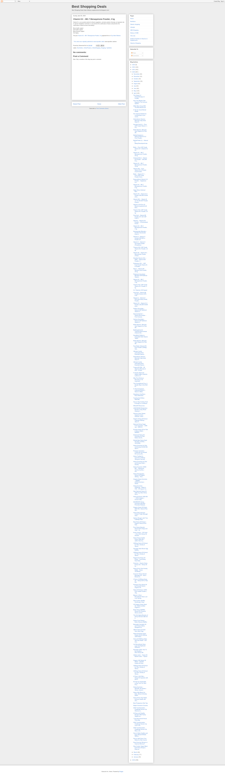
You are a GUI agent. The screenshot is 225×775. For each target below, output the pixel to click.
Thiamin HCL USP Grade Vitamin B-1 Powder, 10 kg (140, 249)
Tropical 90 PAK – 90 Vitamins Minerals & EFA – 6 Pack (139, 369)
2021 (133, 69)
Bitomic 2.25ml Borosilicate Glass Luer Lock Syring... (140, 596)
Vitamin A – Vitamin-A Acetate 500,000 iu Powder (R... (139, 238)
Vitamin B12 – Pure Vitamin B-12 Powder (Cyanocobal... (139, 170)
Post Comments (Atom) (102, 108)
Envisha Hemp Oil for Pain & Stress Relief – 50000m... (140, 431)
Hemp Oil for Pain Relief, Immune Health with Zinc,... (140, 699)
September (137, 81)
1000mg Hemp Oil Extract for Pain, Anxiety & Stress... (140, 545)
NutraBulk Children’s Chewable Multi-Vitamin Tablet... (140, 337)
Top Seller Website (115, 35)
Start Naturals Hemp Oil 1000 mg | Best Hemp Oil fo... (140, 493)
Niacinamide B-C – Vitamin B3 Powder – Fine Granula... (139, 315)
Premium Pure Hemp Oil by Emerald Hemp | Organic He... (140, 586)
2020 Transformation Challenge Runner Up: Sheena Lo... (140, 709)
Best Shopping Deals (89, 6)
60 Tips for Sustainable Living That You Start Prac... (139, 683)
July (135, 86)
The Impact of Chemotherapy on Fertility (139, 97)
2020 (133, 72)
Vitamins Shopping (135, 43)
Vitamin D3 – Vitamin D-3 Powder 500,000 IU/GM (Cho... (140, 195)
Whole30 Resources (139, 405)
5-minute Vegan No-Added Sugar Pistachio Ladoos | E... (140, 374)
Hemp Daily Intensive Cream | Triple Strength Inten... (140, 514)
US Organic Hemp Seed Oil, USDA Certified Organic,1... (140, 606)
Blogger (121, 771)
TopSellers (109, 48)
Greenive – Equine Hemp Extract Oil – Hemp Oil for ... (140, 564)
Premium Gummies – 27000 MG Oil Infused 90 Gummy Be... (140, 452)
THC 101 (132, 36)
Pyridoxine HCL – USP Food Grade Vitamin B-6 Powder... (140, 265)
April (135, 93)
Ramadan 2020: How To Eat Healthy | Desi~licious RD (140, 651)
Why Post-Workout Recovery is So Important (138, 379)
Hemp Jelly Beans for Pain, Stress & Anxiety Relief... (140, 694)
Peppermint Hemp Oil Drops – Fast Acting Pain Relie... (139, 559)
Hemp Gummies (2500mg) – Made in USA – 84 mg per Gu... (140, 487)
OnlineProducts (88, 48)
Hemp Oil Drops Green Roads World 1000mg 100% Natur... (140, 635)
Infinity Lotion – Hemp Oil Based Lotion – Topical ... (140, 656)
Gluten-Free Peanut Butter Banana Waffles (140, 621)
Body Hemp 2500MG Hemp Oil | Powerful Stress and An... (139, 611)
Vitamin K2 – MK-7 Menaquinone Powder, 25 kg (140, 154)
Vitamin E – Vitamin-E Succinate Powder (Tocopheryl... (139, 243)
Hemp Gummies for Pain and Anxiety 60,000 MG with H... (140, 447)
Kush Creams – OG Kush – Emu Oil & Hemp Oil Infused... (140, 534)
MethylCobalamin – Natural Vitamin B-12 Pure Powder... (139, 136)
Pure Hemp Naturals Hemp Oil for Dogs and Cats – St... (140, 529)
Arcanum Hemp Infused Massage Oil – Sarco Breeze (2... (140, 575)
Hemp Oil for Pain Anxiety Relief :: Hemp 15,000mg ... (140, 570)
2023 (133, 64)
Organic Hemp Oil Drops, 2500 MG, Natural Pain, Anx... (140, 509)
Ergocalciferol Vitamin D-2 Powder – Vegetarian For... (140, 181)
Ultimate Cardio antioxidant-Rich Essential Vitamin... (139, 353)
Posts (134, 53)
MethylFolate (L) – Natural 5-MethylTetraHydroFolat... (140, 142)
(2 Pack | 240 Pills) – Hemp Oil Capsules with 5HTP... (140, 678)
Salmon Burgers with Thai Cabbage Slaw (140, 518)
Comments (135, 55)
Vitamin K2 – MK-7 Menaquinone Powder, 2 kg (90, 35)
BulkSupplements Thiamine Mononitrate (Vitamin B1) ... (140, 331)
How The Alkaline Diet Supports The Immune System (140, 102)
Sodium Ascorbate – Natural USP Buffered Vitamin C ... (140, 310)
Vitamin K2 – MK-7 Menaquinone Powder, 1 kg (140, 281)
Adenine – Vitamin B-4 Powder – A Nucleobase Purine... (140, 222)
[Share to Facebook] (102, 45)
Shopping (103, 48)
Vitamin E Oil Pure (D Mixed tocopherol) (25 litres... (140, 206)
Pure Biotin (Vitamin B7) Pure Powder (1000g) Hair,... (140, 347)
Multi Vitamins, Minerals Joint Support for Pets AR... (140, 131)
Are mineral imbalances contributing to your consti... (139, 115)
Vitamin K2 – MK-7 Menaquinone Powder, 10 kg (140, 165)
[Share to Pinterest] (103, 45)
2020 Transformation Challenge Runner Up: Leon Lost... (140, 724)
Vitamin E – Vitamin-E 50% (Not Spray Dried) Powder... (140, 299)
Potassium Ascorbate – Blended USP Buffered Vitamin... (140, 275)
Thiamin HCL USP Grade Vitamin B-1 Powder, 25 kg (140, 211)
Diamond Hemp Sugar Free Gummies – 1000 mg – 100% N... (140, 425)
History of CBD (134, 33)
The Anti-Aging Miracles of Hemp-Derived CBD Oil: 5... (140, 616)
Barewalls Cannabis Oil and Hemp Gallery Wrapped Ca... (139, 626)
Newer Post (76, 104)
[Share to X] (100, 45)
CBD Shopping (134, 30)
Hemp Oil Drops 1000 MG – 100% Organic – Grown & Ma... (140, 498)
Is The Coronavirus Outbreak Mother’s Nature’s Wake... (139, 390)
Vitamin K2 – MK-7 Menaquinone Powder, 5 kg (140, 186)
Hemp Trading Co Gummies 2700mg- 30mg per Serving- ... (139, 458)
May (135, 90)
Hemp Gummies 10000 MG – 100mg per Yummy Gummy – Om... (139, 469)
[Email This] (97, 45)
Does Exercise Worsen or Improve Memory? (140, 743)
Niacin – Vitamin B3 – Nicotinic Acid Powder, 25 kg (140, 270)
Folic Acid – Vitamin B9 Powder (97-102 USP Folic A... (139, 217)
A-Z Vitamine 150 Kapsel (140, 290)
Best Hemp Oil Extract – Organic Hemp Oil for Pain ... (140, 523)
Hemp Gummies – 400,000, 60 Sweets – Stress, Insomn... (140, 688)
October (136, 78)
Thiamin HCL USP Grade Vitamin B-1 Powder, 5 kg (140, 286)
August (136, 83)
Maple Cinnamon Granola (140, 705)
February (136, 754)
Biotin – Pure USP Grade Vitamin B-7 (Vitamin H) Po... (140, 149)
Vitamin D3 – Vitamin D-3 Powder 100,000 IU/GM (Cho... (140, 304)
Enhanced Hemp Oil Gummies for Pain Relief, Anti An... (139, 436)
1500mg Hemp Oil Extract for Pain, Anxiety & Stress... (140, 667)
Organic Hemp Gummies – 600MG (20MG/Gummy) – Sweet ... (140, 481)
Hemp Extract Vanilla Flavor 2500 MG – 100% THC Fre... (139, 539)
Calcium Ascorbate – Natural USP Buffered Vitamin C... (140, 321)
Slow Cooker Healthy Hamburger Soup (139, 601)
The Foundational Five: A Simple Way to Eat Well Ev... (140, 385)
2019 (133, 760)
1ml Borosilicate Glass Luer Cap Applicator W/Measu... (139, 646)
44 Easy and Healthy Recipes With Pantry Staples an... (139, 714)
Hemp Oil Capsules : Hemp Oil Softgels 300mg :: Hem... (139, 475)
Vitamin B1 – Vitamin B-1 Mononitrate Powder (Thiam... (140, 254)
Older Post (121, 104)
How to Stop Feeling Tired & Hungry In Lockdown (140, 402)
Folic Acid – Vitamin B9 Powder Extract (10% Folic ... (139, 294)
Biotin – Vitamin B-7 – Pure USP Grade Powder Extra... (139, 175)
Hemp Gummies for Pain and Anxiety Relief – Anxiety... (140, 463)
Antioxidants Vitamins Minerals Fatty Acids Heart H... (139, 120)
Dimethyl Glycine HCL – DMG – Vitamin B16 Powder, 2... (139, 259)
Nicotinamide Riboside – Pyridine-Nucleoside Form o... (140, 233)
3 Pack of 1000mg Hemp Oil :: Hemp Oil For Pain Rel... (140, 581)
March (136, 752)
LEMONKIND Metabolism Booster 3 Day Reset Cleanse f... (140, 409)
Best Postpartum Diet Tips (140, 703)
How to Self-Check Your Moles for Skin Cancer (140, 739)
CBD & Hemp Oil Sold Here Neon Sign (139, 630)
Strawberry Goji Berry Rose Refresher (139, 394)
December (137, 74)
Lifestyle (132, 27)
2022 (133, 67)
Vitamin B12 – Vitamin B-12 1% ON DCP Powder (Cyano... (140, 201)
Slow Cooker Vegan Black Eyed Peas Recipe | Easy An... (140, 747)
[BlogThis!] (98, 45)
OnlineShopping (96, 48)
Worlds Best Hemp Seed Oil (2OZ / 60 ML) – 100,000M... (140, 442)
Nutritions (133, 21)
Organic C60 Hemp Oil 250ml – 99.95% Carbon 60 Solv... (139, 662)
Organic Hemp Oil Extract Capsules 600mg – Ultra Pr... (140, 420)
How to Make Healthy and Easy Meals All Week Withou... (140, 734)
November (137, 76)
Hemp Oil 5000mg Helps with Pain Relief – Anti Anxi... (140, 640)
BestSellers (80, 48)
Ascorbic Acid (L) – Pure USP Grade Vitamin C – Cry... (140, 126)
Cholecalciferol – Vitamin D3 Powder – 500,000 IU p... (140, 159)
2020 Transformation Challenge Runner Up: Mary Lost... (140, 729)
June (135, 88)
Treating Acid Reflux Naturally (138, 398)
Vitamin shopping (135, 24)
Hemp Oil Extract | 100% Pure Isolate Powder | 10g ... (140, 591)
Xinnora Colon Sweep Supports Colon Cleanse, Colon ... (139, 415)
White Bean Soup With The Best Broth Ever (139, 106)
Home (99, 104)
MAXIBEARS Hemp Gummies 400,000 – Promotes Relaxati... (139, 503)
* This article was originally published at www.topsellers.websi (88, 41)
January (136, 757)
